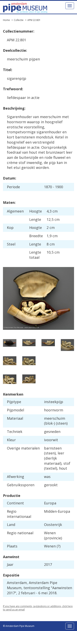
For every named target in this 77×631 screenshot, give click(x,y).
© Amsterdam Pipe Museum (18, 626)
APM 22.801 (33, 20)
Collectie (18, 20)
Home (6, 20)
